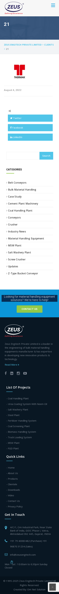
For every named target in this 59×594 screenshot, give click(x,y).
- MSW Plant (13, 442)
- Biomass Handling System (21, 431)
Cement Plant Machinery (23, 203)
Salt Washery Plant (19, 252)
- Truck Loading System (19, 437)
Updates (13, 266)
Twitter (17, 118)
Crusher (12, 224)
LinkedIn (17, 137)
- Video (10, 495)
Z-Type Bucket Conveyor (23, 273)
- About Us (12, 473)
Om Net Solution (36, 589)
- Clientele (11, 484)
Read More (11, 364)
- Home (10, 467)
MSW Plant (14, 245)
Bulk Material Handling (22, 189)
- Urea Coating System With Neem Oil (26, 404)
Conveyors (14, 217)
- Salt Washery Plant (17, 409)
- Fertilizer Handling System (21, 420)
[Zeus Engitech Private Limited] (14, 8)
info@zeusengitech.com (23, 554)
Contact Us (30, 309)
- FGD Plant (12, 448)
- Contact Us (13, 500)
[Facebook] (6, 374)
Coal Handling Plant (20, 210)
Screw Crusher (16, 259)
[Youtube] (25, 374)
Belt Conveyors (17, 182)
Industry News (17, 231)
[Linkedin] (11, 374)
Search (46, 155)
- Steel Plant (13, 415)
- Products (12, 478)
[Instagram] (18, 374)
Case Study (15, 196)
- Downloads (13, 489)
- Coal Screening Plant (18, 426)
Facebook (17, 127)
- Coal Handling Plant (17, 398)
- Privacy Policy (14, 506)
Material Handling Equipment (26, 238)
